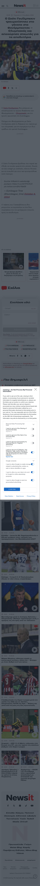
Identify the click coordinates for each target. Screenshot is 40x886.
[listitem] (20, 424)
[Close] (36, 390)
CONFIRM (12, 489)
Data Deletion (9, 496)
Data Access (20, 496)
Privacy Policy (31, 496)
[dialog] (20, 443)
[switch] (32, 429)
